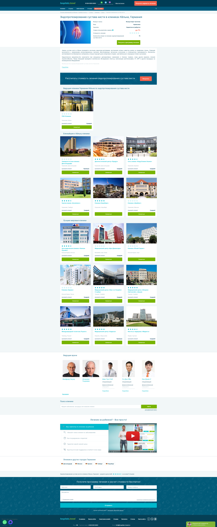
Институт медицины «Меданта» (138, 331)
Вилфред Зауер (69, 379)
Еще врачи (65, 394)
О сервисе (82, 519)
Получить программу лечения (128, 42)
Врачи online (99, 8)
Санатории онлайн (104, 519)
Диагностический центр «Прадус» (106, 161)
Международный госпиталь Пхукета (74, 331)
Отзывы (89, 8)
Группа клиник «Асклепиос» (71, 203)
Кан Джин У (146, 379)
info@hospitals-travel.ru (123, 525)
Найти (149, 406)
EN (77, 525)
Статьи (133, 519)
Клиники (62, 8)
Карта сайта (142, 519)
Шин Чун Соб (107, 379)
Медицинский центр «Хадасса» (105, 331)
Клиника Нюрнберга (101, 203)
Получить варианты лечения (146, 3)
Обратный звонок (119, 3)
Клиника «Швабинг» (134, 203)
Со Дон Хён (126, 379)
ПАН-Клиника (66, 116)
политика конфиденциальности (146, 499)
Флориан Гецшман (86, 380)
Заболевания (80, 8)
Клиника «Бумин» (67, 290)
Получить (145, 79)
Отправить (108, 505)
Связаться (77, 127)
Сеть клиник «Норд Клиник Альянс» (140, 161)
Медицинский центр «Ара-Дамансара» (108, 248)
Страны (70, 8)
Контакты (124, 519)
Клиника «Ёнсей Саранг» (136, 248)
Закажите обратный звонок (116, 510)
